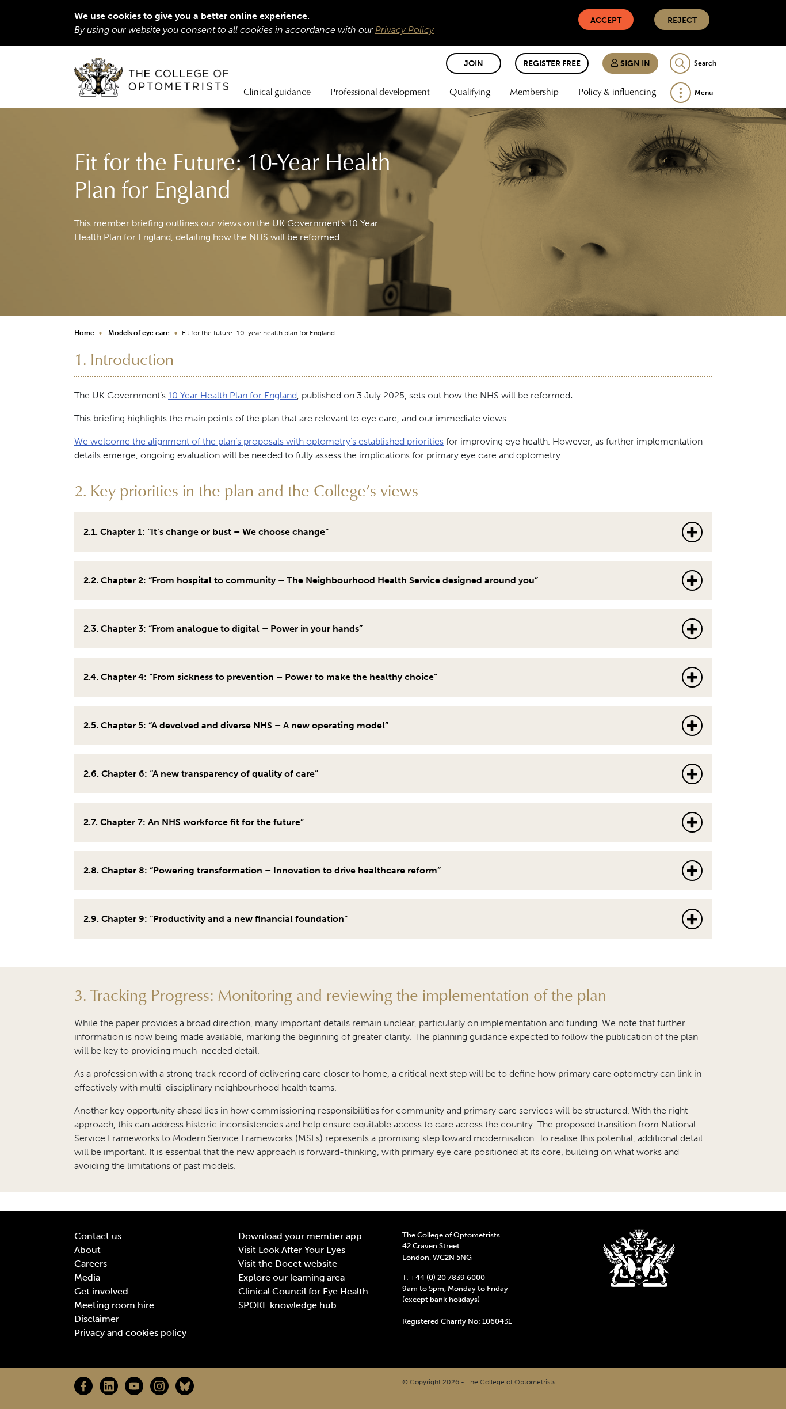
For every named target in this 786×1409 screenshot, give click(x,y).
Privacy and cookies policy (130, 1332)
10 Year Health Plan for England (232, 395)
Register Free (552, 64)
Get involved (101, 1291)
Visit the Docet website (287, 1263)
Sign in (634, 64)
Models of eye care (139, 333)
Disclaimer (96, 1318)
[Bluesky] (184, 1386)
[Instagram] (159, 1386)
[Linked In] (109, 1386)
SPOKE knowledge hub (287, 1305)
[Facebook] (83, 1386)
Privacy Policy (404, 29)
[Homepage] (151, 77)
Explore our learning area (291, 1277)
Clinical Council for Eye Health (303, 1291)
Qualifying (469, 91)
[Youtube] (134, 1386)
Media (87, 1277)
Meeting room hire (114, 1305)
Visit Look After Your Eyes (291, 1249)
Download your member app (300, 1235)
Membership (534, 91)
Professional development (380, 91)
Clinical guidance (277, 91)
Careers (90, 1263)
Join (473, 64)
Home (84, 333)
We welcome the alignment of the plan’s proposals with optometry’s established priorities (259, 441)
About (87, 1249)
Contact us (97, 1235)
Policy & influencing (617, 91)
